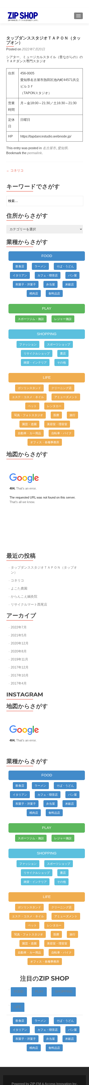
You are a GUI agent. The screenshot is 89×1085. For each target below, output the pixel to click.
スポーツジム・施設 (31, 319)
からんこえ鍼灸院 (24, 596)
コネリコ (15, 170)
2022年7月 (19, 627)
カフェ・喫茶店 (47, 275)
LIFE (47, 377)
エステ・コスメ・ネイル (28, 397)
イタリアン (20, 275)
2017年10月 (20, 675)
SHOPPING (47, 334)
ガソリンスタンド (29, 388)
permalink (34, 153)
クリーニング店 (61, 388)
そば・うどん (65, 266)
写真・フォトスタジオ (28, 415)
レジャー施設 (63, 319)
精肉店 (33, 293)
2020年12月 (20, 643)
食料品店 (54, 293)
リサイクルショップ (37, 353)
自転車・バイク (61, 433)
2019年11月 (19, 659)
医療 (56, 415)
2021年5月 (19, 635)
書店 (63, 353)
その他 (61, 362)
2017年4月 (19, 683)
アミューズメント (65, 397)
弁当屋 (50, 284)
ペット (32, 406)
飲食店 (20, 266)
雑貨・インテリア (35, 362)
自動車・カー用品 (29, 433)
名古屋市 (49, 148)
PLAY (46, 308)
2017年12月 (20, 667)
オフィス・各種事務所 (44, 442)
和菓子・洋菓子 (26, 284)
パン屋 (72, 275)
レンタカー (54, 406)
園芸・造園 (29, 424)
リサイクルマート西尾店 (29, 604)
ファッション (28, 344)
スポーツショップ (58, 344)
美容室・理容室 (57, 424)
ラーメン (40, 266)
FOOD (46, 256)
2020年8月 (19, 651)
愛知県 (62, 148)
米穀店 (69, 284)
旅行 (72, 415)
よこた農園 (19, 588)
